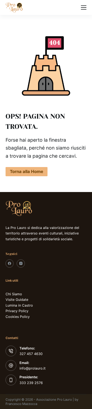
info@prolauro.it (32, 368)
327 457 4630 (31, 354)
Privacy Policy (17, 311)
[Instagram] (21, 263)
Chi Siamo (14, 294)
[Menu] (83, 7)
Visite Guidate (17, 299)
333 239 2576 (31, 383)
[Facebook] (10, 263)
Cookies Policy (18, 316)
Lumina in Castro (19, 305)
